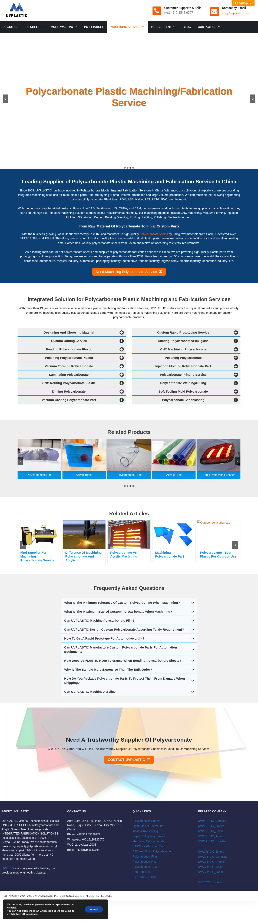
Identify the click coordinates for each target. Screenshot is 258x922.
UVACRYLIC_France (211, 861)
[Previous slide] (5, 99)
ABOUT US (11, 26)
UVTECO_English (209, 882)
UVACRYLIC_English (211, 851)
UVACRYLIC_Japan (211, 872)
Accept (94, 909)
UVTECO (8, 868)
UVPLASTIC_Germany (212, 820)
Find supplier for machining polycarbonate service (37, 556)
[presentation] (39, 534)
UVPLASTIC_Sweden (212, 841)
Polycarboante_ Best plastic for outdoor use (218, 554)
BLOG (187, 26)
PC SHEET (32, 26)
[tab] (125, 168)
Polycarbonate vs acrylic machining (123, 554)
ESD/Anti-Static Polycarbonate (152, 851)
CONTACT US (207, 26)
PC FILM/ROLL (94, 26)
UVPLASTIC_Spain (210, 831)
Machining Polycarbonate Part (169, 554)
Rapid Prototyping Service (149, 836)
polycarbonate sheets (154, 234)
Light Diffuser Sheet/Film (148, 826)
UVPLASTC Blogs (144, 876)
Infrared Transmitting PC (148, 831)
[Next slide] (252, 99)
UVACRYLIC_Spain (210, 866)
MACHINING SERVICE (125, 26)
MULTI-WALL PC (62, 26)
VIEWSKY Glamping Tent (148, 846)
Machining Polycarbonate (148, 841)
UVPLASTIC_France (211, 826)
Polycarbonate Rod (145, 861)
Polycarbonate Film (145, 856)
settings (32, 914)
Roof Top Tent (141, 871)
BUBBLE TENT (161, 26)
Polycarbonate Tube (145, 866)
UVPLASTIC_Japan (210, 836)
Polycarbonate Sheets (146, 820)
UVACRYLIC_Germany (212, 856)
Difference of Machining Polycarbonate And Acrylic (83, 556)
